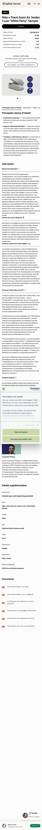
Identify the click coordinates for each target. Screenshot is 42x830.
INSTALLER (35, 825)
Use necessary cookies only (21, 439)
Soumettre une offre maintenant (21, 65)
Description (27, 108)
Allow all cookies (21, 432)
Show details (30, 425)
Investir (21, 26)
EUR (34, 4)
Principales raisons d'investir (12, 108)
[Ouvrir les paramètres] (29, 4)
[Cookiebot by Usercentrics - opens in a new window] (30, 389)
